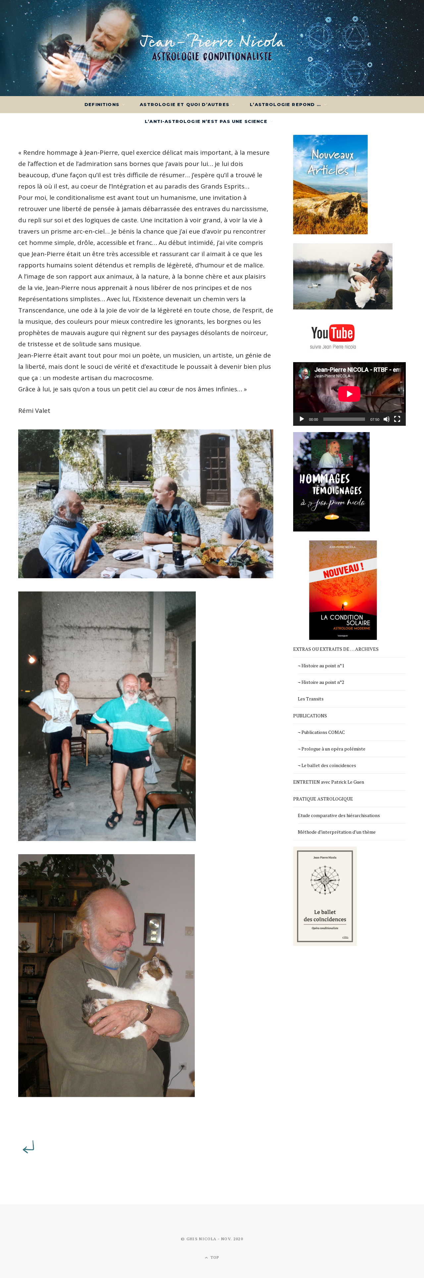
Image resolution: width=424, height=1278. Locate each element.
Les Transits (311, 698)
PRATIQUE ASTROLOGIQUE (323, 799)
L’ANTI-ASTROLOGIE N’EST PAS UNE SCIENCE (206, 121)
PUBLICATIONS (310, 715)
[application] (349, 393)
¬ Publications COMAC (321, 732)
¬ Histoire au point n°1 (321, 665)
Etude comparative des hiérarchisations (339, 815)
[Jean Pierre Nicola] (212, 48)
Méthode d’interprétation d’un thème (337, 832)
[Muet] (386, 419)
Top (214, 1257)
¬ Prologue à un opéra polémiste (331, 749)
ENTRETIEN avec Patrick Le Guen (328, 782)
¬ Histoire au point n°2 (321, 682)
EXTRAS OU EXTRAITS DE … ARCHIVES (336, 649)
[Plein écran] (397, 419)
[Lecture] (301, 419)
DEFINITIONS (101, 104)
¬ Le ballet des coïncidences (327, 765)
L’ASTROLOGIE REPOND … (285, 104)
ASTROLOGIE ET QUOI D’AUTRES (184, 104)
